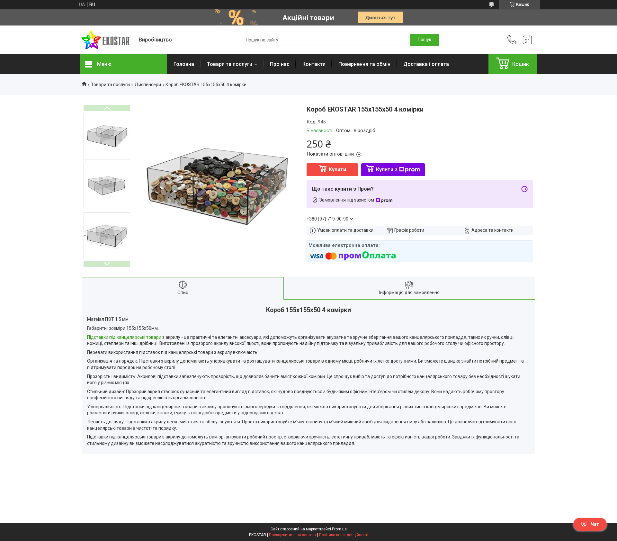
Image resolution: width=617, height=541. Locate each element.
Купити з (387, 170)
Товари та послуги (229, 64)
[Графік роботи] (527, 39)
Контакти (314, 64)
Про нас (280, 64)
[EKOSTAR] (106, 40)
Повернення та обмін (364, 64)
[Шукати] (424, 40)
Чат (595, 524)
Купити (337, 170)
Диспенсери (148, 84)
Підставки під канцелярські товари (124, 337)
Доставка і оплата (426, 64)
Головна (184, 64)
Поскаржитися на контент (292, 535)
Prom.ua (339, 529)
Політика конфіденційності (343, 535)
